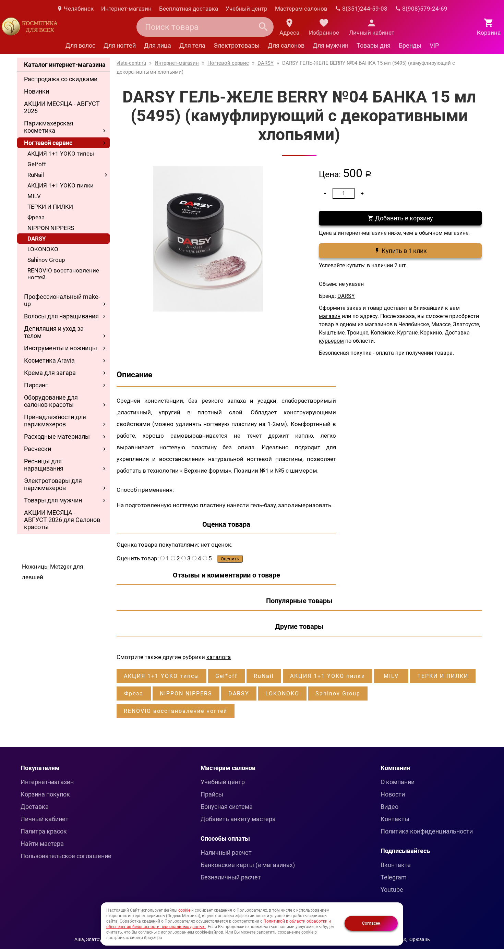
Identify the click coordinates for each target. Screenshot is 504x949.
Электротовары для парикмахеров (53, 484)
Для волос (80, 45)
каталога (218, 657)
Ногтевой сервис (48, 142)
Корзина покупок (45, 794)
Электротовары (237, 45)
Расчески (37, 448)
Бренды (410, 45)
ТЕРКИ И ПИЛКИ (50, 206)
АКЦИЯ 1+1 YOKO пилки (60, 185)
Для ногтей (120, 45)
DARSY (36, 238)
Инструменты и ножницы (60, 348)
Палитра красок (44, 831)
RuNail (35, 174)
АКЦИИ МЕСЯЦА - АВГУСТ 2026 (62, 107)
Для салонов (286, 45)
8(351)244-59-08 (364, 8)
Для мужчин (330, 45)
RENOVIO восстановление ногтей (63, 274)
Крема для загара (50, 372)
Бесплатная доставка (188, 8)
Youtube (392, 889)
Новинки (36, 91)
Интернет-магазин (126, 8)
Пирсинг (36, 385)
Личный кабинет (45, 819)
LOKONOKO (42, 249)
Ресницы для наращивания (43, 465)
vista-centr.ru (131, 63)
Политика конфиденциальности (427, 831)
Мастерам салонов (301, 8)
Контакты (395, 819)
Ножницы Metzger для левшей (52, 572)
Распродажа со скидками (60, 79)
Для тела (192, 45)
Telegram (394, 877)
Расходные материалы (57, 436)
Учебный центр (246, 8)
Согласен (371, 923)
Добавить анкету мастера (238, 819)
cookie (184, 910)
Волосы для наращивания (61, 316)
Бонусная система (227, 806)
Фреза (36, 217)
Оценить (230, 558)
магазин (329, 316)
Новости (393, 794)
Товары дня (374, 45)
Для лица (157, 45)
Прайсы (212, 794)
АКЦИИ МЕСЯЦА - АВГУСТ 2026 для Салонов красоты (62, 520)
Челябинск (78, 8)
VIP (434, 45)
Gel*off (36, 164)
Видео (389, 806)
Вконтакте (396, 864)
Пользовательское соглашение (66, 856)
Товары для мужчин (53, 500)
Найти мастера (42, 843)
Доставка (35, 806)
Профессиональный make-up (62, 300)
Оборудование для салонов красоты (51, 401)
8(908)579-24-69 (424, 8)
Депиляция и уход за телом (54, 332)
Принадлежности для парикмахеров (55, 420)
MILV (34, 196)
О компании (398, 782)
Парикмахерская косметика (48, 127)
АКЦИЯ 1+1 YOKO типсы (60, 153)
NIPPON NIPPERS (50, 227)
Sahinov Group (46, 259)
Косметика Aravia (49, 360)
